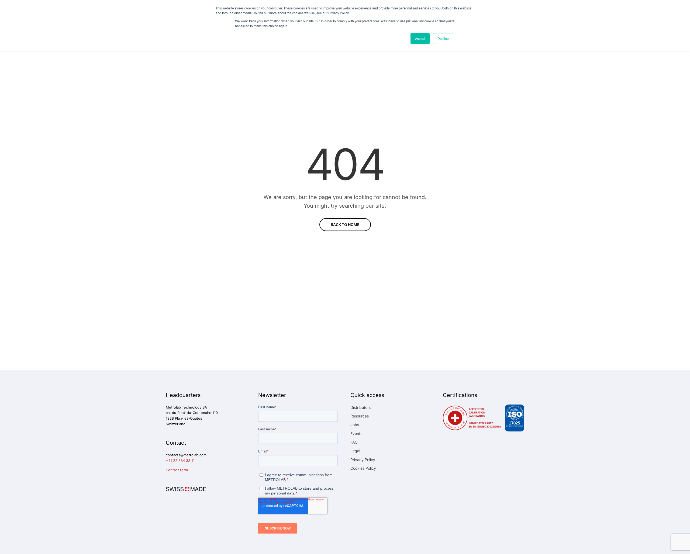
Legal (355, 450)
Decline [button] (443, 38)
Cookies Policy (363, 468)
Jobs (354, 424)
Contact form (177, 470)
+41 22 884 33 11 (180, 460)
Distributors (360, 407)
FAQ (354, 442)
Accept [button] (420, 38)
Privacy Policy (362, 459)
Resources (359, 416)
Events (356, 433)
